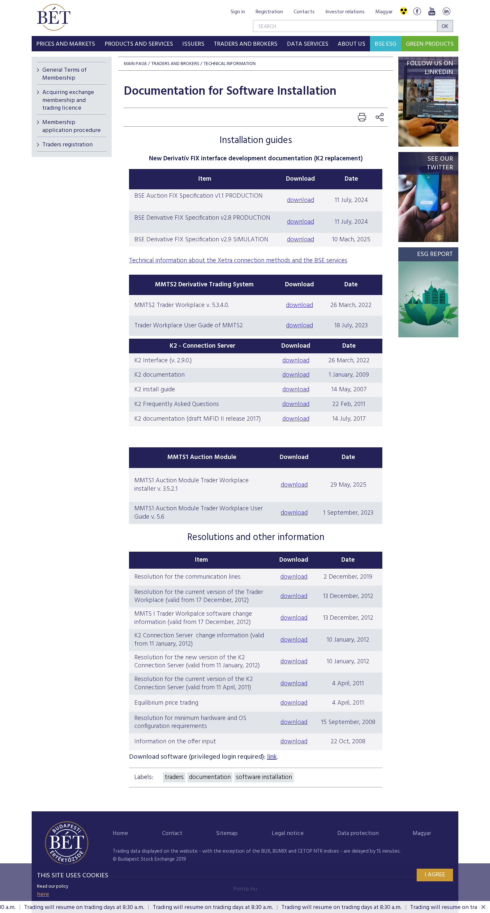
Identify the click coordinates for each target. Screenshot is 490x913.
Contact (172, 833)
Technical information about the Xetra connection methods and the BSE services (238, 261)
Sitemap (227, 833)
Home (120, 833)
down (288, 513)
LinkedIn (446, 11)
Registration (269, 12)
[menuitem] (66, 43)
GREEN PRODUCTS (430, 44)
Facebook (417, 11)
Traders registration (67, 145)
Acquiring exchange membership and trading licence (68, 100)
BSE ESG (385, 44)
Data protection (358, 833)
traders (174, 777)
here (43, 894)
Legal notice (288, 833)
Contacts (304, 12)
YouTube (431, 11)
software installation (264, 777)
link (272, 757)
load (302, 513)
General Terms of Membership (64, 74)
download (300, 200)
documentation (210, 777)
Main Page (135, 64)
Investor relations (345, 12)
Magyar (384, 12)
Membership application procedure (71, 126)
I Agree (435, 875)
